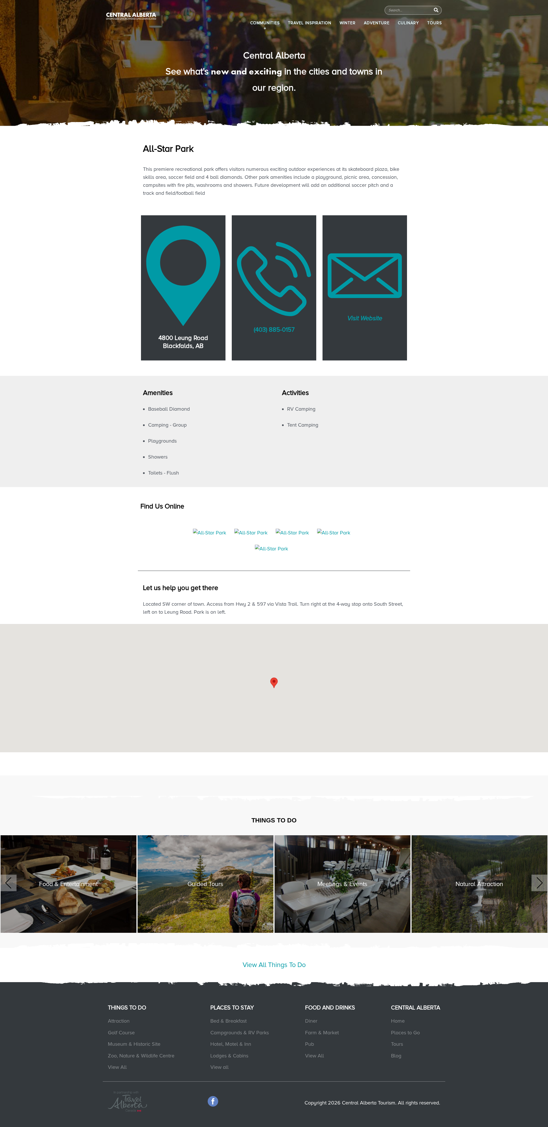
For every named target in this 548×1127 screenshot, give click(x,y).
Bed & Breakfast (228, 1021)
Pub (309, 1044)
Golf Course (121, 1032)
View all (219, 1067)
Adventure (377, 23)
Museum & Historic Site (134, 1044)
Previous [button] (8, 882)
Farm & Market (322, 1032)
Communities (265, 23)
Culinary (408, 23)
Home (398, 1021)
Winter (348, 23)
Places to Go (405, 1032)
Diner (311, 1021)
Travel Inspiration (309, 23)
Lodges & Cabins (229, 1056)
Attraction (119, 1021)
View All (117, 1067)
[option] (68, 880)
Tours (434, 23)
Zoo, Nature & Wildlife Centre (141, 1056)
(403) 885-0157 (274, 330)
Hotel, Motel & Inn (230, 1044)
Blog (396, 1056)
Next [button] (539, 882)
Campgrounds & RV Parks (239, 1032)
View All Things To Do (274, 965)
